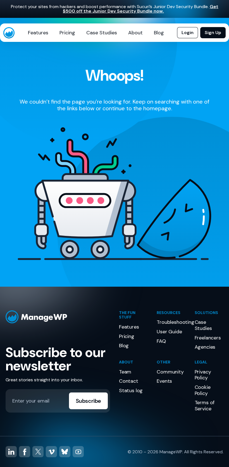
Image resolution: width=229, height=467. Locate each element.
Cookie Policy (203, 390)
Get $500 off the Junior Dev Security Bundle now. (140, 9)
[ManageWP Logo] (58, 317)
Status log (131, 390)
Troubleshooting (175, 322)
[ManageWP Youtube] (78, 451)
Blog (159, 32)
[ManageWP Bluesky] (64, 451)
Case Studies (101, 32)
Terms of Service (205, 405)
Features (38, 32)
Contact (128, 381)
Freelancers (208, 337)
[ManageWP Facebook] (24, 451)
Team (125, 371)
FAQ (161, 341)
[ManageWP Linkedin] (11, 451)
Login (188, 32)
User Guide (169, 331)
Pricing (67, 32)
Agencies (205, 347)
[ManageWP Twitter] (38, 451)
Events (164, 381)
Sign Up (213, 32)
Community (170, 371)
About (135, 32)
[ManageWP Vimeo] (51, 451)
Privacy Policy (203, 374)
